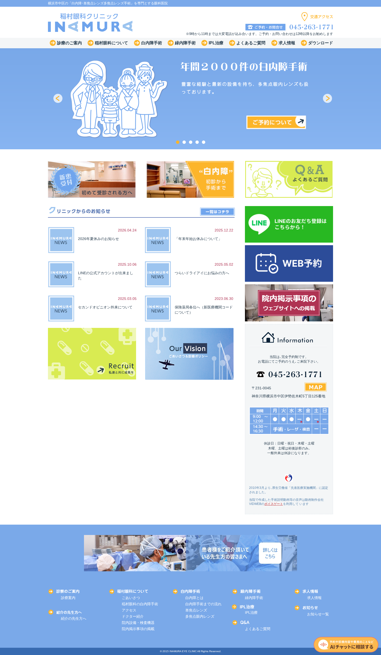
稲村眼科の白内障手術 (140, 604)
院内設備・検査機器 (138, 623)
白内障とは (194, 598)
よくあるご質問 (257, 629)
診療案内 (68, 598)
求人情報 (314, 598)
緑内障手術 (254, 598)
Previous (58, 99)
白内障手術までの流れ (203, 604)
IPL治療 (251, 612)
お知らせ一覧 (318, 614)
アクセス (129, 610)
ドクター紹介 (133, 616)
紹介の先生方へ (73, 618)
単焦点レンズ (196, 610)
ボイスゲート (273, 504)
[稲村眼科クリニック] (90, 22)
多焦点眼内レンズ (199, 616)
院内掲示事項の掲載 (138, 629)
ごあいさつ (131, 598)
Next (328, 99)
